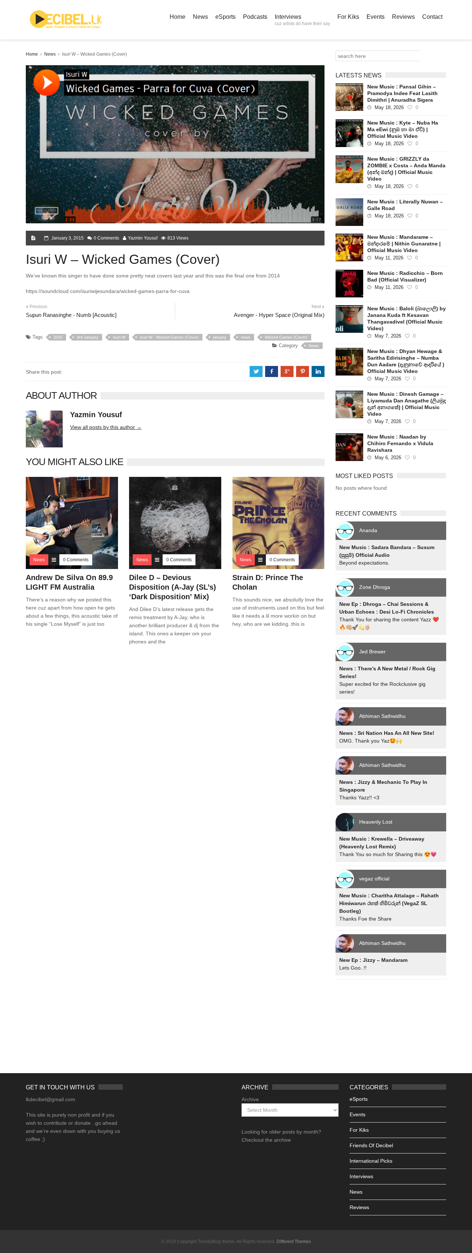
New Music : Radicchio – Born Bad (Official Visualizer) (405, 276)
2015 (57, 337)
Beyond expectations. (364, 563)
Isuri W (119, 337)
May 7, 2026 (388, 336)
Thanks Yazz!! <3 (359, 797)
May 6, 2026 (388, 457)
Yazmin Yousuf (142, 238)
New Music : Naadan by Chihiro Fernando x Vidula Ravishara (400, 443)
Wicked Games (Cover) (286, 337)
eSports (225, 17)
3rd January (87, 337)
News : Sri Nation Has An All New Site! (386, 733)
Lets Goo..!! (353, 968)
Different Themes (294, 1241)
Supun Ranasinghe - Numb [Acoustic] (71, 315)
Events (376, 17)
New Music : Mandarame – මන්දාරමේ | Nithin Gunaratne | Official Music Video (404, 243)
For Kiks (348, 17)
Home (177, 17)
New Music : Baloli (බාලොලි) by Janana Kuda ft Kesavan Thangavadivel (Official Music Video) (406, 318)
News (200, 17)
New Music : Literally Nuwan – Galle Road (405, 205)
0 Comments (106, 238)
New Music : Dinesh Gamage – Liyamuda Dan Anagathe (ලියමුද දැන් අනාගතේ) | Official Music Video (406, 404)
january (219, 337)
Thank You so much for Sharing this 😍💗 (388, 854)
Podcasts (255, 17)
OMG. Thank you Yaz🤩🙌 (370, 741)
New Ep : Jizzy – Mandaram (373, 960)
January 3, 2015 (67, 238)
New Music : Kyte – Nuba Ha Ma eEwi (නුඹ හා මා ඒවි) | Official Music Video (402, 129)
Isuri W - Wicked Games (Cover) (169, 337)
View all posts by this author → (106, 427)
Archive (250, 1099)
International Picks (371, 1161)
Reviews (403, 17)
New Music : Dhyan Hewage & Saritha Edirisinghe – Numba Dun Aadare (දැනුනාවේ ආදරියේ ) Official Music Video (405, 361)
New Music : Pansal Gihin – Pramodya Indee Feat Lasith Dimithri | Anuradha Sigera (402, 93)
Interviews (302, 20)
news (245, 337)
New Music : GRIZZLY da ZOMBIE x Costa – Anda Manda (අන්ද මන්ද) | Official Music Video (406, 169)
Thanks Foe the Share (365, 919)
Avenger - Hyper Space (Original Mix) (279, 315)
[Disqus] (175, 757)
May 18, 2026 (389, 107)
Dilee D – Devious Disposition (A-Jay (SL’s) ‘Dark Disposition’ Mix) (172, 587)
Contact (432, 17)
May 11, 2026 (389, 258)
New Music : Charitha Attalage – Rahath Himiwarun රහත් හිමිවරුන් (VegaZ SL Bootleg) (389, 903)
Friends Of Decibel (371, 1145)
